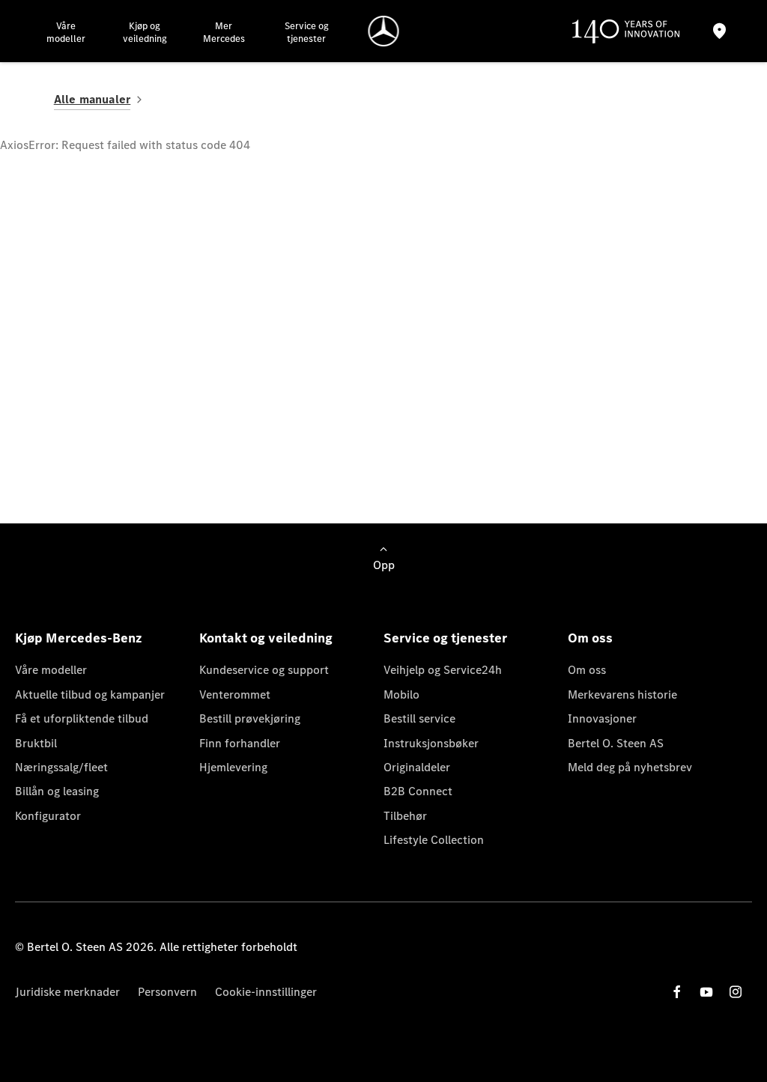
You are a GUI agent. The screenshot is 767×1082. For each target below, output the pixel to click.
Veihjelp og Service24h (443, 670)
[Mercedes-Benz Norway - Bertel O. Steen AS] (384, 31)
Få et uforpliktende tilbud (81, 718)
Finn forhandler (239, 743)
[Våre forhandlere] (720, 31)
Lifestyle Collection (434, 840)
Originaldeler (417, 767)
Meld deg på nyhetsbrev (630, 767)
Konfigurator (48, 816)
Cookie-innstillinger (266, 992)
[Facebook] (677, 991)
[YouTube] (706, 991)
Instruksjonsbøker (431, 743)
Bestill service (419, 718)
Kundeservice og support (264, 670)
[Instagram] (736, 991)
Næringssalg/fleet (61, 767)
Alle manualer (92, 99)
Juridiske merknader (67, 992)
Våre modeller (51, 670)
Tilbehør (405, 816)
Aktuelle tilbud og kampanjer (90, 694)
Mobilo (401, 694)
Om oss (587, 670)
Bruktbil (36, 743)
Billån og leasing (57, 791)
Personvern (167, 992)
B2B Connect (418, 791)
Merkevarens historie (622, 694)
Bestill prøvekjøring (249, 718)
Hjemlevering (233, 767)
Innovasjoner (602, 718)
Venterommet (234, 694)
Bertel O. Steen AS (616, 743)
